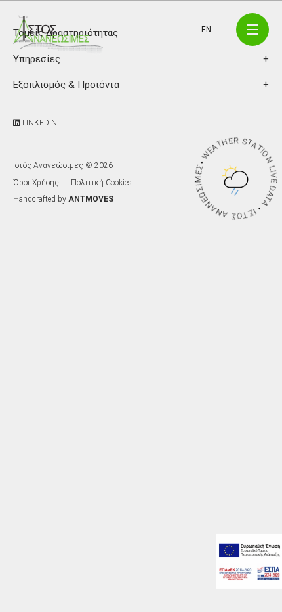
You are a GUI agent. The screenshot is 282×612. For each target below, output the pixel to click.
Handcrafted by (63, 199)
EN (206, 29)
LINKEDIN (38, 122)
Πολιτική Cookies (101, 182)
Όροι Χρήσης (36, 182)
